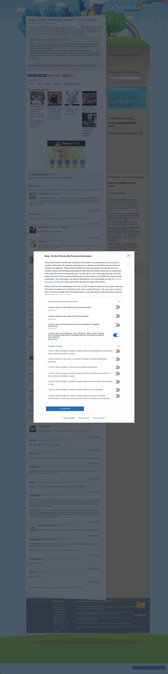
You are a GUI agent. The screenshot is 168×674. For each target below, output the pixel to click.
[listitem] (84, 301)
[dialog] (84, 337)
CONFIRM (65, 409)
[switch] (116, 307)
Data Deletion (69, 418)
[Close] (129, 256)
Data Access (84, 418)
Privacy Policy (99, 418)
